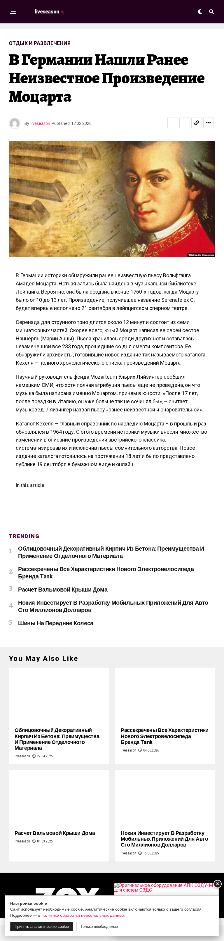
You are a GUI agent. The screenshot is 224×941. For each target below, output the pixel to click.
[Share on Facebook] (172, 123)
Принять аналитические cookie (42, 926)
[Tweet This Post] (184, 123)
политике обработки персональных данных (82, 915)
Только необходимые (99, 926)
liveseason (40, 123)
